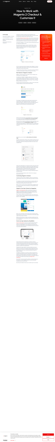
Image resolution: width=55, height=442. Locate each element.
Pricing (35, 1)
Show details (12, 440)
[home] (8, 1)
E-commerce (20, 22)
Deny (48, 439)
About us (24, 1)
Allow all (48, 434)
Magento (25, 22)
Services (20, 1)
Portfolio (28, 1)
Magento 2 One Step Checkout (21, 190)
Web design (34, 22)
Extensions (29, 22)
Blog (32, 1)
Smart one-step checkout (20, 222)
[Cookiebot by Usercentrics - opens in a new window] (5, 440)
